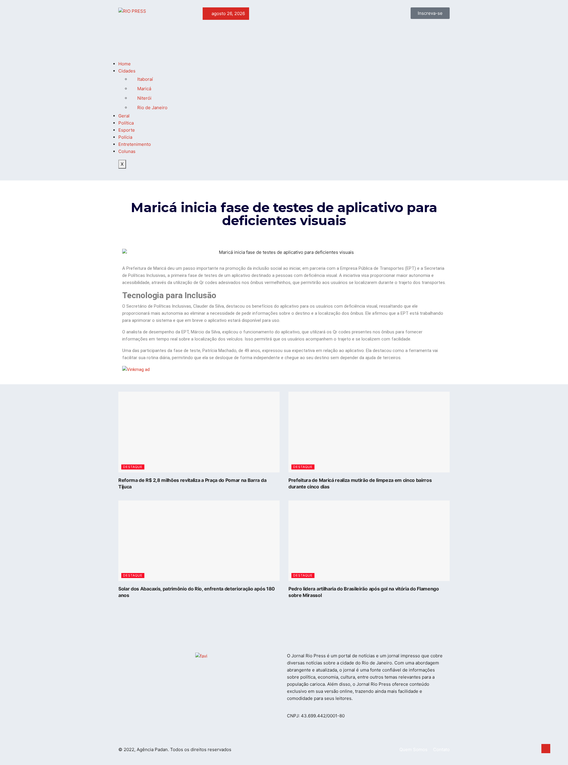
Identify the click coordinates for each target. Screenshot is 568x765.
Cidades (126, 71)
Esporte (126, 130)
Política (126, 123)
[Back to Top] (545, 748)
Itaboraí (145, 79)
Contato (441, 749)
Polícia (125, 137)
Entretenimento (134, 144)
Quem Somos (413, 749)
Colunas (126, 151)
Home (124, 64)
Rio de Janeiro (152, 107)
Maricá (144, 88)
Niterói (144, 98)
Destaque (133, 467)
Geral (124, 116)
